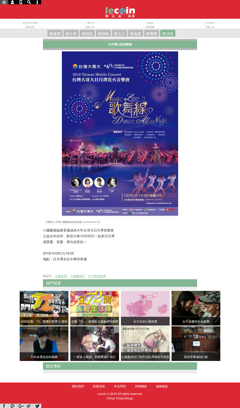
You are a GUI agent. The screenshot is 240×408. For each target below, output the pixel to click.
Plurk (12, 406)
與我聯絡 (141, 386)
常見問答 (120, 386)
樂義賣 (135, 33)
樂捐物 (103, 33)
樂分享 (71, 33)
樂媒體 (55, 33)
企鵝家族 (61, 276)
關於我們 (78, 386)
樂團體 (151, 33)
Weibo (29, 406)
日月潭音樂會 (97, 276)
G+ (20, 406)
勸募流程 (99, 386)
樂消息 (167, 33)
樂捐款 (87, 33)
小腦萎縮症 (77, 276)
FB (4, 406)
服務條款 (162, 386)
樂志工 (119, 33)
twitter (37, 406)
